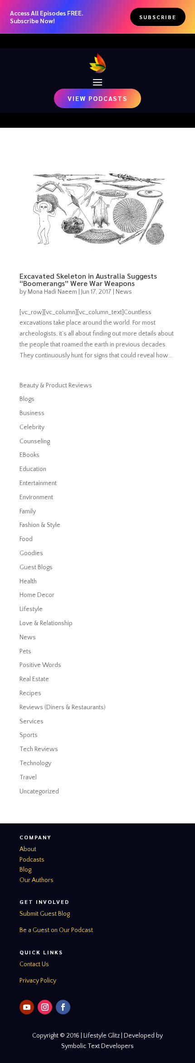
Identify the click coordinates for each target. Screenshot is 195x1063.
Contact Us (34, 964)
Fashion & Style (40, 525)
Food (26, 539)
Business (32, 413)
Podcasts (32, 859)
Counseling (35, 441)
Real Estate (34, 679)
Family (28, 511)
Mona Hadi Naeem (52, 292)
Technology (35, 763)
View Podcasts (97, 98)
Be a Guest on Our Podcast (56, 930)
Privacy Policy (38, 980)
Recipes (30, 693)
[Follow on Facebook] (63, 1007)
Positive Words (40, 665)
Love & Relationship (46, 623)
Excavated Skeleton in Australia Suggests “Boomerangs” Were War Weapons (88, 279)
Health (28, 581)
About (28, 849)
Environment (36, 497)
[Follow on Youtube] (27, 1007)
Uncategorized (39, 791)
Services (32, 721)
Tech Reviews (39, 749)
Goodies (31, 553)
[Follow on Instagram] (45, 1007)
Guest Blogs (36, 567)
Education (33, 469)
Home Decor (37, 595)
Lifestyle (31, 609)
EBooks (29, 455)
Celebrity (32, 427)
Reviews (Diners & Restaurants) (63, 707)
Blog (25, 869)
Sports (29, 735)
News (124, 292)
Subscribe (157, 16)
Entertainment (38, 483)
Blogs (27, 399)
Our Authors (37, 880)
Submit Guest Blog (45, 914)
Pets (25, 651)
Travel (28, 777)
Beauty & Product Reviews (56, 385)
